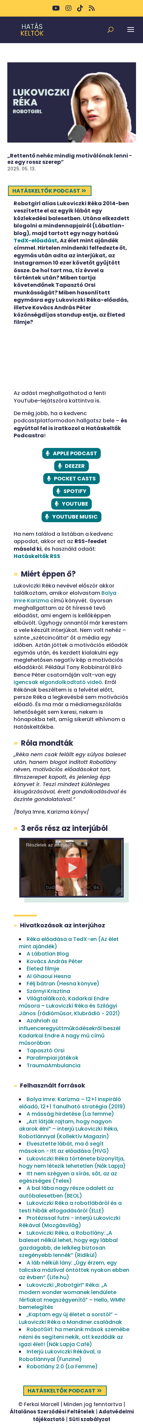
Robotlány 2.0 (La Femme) (62, 1366)
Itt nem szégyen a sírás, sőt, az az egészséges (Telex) (68, 1177)
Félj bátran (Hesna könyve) (63, 983)
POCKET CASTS (75, 478)
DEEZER (75, 466)
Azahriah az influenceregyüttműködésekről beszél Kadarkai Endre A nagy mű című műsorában (69, 1032)
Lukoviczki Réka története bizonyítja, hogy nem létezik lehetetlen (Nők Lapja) (72, 1162)
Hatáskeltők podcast (46, 191)
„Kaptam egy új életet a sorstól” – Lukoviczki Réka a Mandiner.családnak (70, 1318)
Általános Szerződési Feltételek (52, 1411)
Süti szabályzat (89, 1419)
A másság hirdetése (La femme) (70, 1114)
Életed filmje (43, 968)
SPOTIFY (75, 491)
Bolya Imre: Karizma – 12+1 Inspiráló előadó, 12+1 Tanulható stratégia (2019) (72, 1102)
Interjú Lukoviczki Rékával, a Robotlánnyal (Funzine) (60, 1355)
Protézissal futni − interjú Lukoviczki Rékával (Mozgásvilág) (69, 1221)
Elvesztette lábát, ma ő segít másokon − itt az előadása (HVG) (64, 1147)
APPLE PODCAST (75, 453)
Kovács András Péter (54, 961)
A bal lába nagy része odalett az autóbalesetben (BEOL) (66, 1191)
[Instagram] (69, 11)
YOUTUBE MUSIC (75, 517)
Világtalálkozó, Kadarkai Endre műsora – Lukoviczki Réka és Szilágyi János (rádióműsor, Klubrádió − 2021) (69, 1006)
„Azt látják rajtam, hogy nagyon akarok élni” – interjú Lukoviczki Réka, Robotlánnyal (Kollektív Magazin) (68, 1129)
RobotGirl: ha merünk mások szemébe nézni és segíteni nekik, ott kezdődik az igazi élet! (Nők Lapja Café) (74, 1337)
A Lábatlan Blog (48, 954)
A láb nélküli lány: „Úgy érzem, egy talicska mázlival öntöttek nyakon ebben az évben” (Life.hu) (74, 1270)
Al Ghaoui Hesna (49, 976)
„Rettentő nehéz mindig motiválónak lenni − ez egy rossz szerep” (69, 159)
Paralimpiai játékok (52, 1058)
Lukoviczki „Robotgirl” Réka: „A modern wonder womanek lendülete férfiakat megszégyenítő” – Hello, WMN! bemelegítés (72, 1296)
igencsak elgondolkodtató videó (58, 682)
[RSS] (92, 11)
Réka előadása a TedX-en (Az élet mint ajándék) (69, 942)
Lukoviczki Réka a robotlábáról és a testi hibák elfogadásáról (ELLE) (70, 1206)
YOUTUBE (75, 504)
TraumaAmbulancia (53, 1065)
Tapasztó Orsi (46, 1050)
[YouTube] (56, 11)
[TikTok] (80, 11)
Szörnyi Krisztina (48, 991)
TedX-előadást (35, 240)
